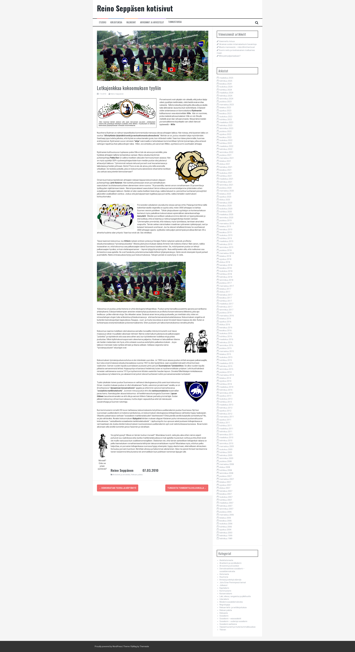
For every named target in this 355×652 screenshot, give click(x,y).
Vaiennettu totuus (227, 41)
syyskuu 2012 (225, 411)
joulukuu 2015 (225, 348)
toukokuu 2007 (225, 497)
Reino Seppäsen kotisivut (135, 8)
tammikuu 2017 (226, 310)
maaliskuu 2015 (226, 363)
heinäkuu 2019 (225, 229)
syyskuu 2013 (225, 396)
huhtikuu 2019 (225, 238)
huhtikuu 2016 (225, 336)
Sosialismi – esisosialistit (230, 618)
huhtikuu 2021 (225, 176)
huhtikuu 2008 (225, 470)
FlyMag (133, 646)
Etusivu (102, 22)
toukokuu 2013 (225, 399)
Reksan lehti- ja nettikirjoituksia (233, 607)
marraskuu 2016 (226, 316)
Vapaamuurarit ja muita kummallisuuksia (237, 627)
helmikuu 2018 (225, 277)
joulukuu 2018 (225, 250)
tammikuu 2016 (226, 345)
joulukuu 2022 (225, 131)
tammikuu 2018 (226, 280)
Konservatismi (226, 593)
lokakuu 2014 (225, 378)
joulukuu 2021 (225, 155)
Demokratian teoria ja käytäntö (117, 488)
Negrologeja (225, 605)
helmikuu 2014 (225, 390)
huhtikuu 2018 (225, 274)
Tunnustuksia (175, 22)
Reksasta (224, 613)
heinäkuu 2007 (225, 491)
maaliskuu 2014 (226, 387)
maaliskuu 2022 (226, 146)
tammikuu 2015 (226, 369)
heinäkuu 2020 (225, 203)
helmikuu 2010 (225, 440)
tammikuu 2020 (226, 217)
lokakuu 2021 (225, 161)
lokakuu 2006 (225, 518)
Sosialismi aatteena (228, 624)
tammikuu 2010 (226, 443)
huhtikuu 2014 (225, 384)
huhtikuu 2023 (225, 119)
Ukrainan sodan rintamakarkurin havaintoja (238, 44)
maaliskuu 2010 (226, 437)
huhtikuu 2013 (225, 402)
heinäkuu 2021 (225, 167)
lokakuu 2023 (225, 107)
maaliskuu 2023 (226, 122)
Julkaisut (223, 585)
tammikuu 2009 (226, 458)
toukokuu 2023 (225, 116)
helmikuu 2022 (225, 149)
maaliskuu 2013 (226, 405)
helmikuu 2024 (225, 96)
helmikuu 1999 (225, 535)
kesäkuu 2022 (225, 137)
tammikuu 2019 (226, 247)
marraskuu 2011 (226, 417)
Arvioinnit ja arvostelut (152, 22)
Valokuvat (131, 22)
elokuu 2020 (224, 200)
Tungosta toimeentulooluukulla (186, 488)
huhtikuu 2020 (225, 211)
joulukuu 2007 (225, 476)
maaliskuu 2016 (226, 339)
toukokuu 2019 (225, 235)
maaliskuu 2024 (226, 93)
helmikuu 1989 (225, 538)
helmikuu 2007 (225, 506)
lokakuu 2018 (225, 256)
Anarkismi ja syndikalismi (230, 563)
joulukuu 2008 (225, 461)
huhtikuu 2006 (225, 527)
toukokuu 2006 (225, 524)
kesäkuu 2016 (225, 330)
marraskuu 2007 (226, 479)
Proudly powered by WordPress (108, 646)
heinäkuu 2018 (225, 265)
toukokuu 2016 (225, 333)
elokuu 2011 (224, 423)
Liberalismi (224, 599)
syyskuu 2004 (225, 530)
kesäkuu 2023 (225, 113)
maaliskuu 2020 (226, 214)
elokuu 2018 (224, 262)
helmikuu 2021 (225, 182)
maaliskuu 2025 (226, 78)
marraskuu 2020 (226, 191)
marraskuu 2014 (226, 375)
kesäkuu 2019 (225, 232)
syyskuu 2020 (225, 197)
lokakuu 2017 (225, 289)
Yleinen (223, 630)
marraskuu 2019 (226, 223)
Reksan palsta (137, 475)
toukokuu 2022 (225, 140)
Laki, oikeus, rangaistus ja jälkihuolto (235, 596)
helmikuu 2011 (225, 431)
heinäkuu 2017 (225, 295)
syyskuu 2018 (225, 259)
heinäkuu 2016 (225, 327)
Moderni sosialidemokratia (231, 602)
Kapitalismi (224, 588)
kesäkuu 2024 (225, 84)
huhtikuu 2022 (225, 143)
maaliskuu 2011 (226, 428)
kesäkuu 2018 (225, 268)
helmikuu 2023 (225, 125)
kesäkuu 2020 (225, 206)
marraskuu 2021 (226, 158)
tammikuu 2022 (226, 152)
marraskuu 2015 (226, 351)
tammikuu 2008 (226, 473)
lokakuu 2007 (225, 482)
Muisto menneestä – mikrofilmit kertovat (237, 47)
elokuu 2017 (224, 292)
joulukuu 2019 (225, 220)
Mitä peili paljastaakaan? (229, 56)
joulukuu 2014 (225, 372)
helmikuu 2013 (225, 408)
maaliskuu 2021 (226, 179)
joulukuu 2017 (225, 283)
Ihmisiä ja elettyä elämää (230, 580)
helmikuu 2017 (225, 307)
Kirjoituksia (116, 22)
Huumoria (224, 577)
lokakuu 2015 (225, 354)
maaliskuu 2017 (226, 304)
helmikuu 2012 (225, 414)
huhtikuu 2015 (225, 360)
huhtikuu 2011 (225, 425)
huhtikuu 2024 (225, 90)
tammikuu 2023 (226, 128)
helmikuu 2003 (225, 533)
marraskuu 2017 (226, 286)
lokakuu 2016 (225, 318)
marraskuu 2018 (226, 253)
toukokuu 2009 (225, 449)
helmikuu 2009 (225, 455)
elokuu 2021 (224, 164)
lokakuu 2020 (225, 194)
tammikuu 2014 (226, 393)
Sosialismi (224, 616)
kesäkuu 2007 (225, 494)
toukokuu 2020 (225, 209)
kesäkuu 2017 (225, 298)
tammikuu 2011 (226, 434)
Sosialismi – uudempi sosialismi (233, 621)
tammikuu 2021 (226, 185)
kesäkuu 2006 (225, 521)
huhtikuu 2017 (225, 301)
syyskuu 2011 (225, 420)
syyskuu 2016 (225, 322)
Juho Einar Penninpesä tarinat (233, 582)
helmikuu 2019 (225, 244)
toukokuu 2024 (225, 87)
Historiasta (224, 574)
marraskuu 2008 (226, 464)
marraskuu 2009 (226, 446)
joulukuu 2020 (225, 188)
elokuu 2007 (224, 488)
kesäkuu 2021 (225, 170)
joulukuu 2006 (225, 512)
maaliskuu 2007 (226, 503)
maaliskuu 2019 (226, 241)
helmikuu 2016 (225, 342)
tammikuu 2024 (226, 99)
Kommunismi (225, 591)
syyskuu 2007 (225, 485)
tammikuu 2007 (226, 509)
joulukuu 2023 (225, 101)
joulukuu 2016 (225, 313)
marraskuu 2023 (226, 105)
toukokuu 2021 (225, 173)
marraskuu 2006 (226, 515)
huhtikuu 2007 (225, 500)
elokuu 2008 (224, 467)
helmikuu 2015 (225, 366)
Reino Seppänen (117, 94)
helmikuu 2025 (225, 81)
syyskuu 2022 (225, 134)
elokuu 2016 (224, 324)
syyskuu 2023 (225, 110)
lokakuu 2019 (225, 226)
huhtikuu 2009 (225, 452)
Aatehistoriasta (226, 560)
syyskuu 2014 (225, 381)
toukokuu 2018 (225, 271)
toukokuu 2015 (225, 357)
